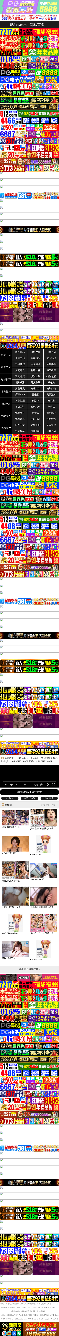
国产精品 (20, 352)
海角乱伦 (51, 413)
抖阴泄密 (51, 419)
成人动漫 (51, 358)
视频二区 (6, 367)
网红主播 (35, 352)
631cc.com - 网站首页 (27, 24)
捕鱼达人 (20, 388)
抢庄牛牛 (35, 388)
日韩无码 (51, 431)
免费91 (35, 413)
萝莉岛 (51, 406)
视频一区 (6, 355)
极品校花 (20, 431)
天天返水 (51, 394)
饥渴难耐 (35, 376)
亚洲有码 (20, 358)
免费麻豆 (20, 419)
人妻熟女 (20, 370)
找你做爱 (51, 376)
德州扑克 (51, 388)
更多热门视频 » (49, 805)
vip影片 (10, 798)
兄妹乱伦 (35, 425)
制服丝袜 (35, 370)
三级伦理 (20, 364)
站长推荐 (6, 379)
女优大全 (35, 406)
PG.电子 (49, 798)
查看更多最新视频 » (29, 969)
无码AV (6, 403)
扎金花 (35, 394)
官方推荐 (6, 391)
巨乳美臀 (51, 364)
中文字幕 (35, 364)
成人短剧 (51, 425)
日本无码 (51, 352)
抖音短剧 (20, 400)
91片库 (20, 406)
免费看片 (20, 413)
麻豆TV (36, 400)
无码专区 (6, 416)
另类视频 (51, 370)
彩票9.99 (20, 394)
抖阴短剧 (35, 431)
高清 (36, 784)
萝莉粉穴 (35, 419)
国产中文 (20, 425)
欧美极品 (35, 358)
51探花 (51, 400)
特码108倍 (29, 798)
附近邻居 (20, 376)
